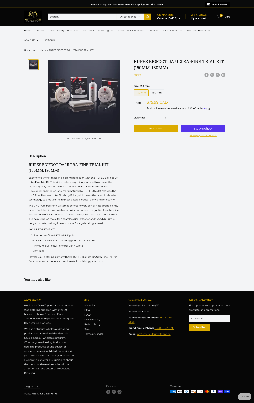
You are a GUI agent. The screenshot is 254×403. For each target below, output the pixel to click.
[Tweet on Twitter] (218, 75)
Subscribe (199, 327)
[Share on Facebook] (206, 75)
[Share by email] (223, 75)
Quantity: (139, 117)
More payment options (203, 135)
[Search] (147, 17)
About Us (29, 40)
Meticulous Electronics (131, 30)
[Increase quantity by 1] (166, 118)
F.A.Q (87, 314)
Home (27, 30)
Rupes (137, 75)
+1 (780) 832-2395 (164, 328)
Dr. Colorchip (170, 30)
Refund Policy (92, 324)
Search (88, 329)
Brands (41, 30)
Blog (87, 310)
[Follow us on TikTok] (119, 392)
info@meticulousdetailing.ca (154, 334)
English (29, 386)
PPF (152, 30)
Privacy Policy (92, 319)
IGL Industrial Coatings (96, 30)
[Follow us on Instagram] (114, 392)
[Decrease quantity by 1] (150, 118)
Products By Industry (62, 30)
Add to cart (156, 128)
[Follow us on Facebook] (108, 392)
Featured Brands (196, 30)
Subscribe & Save (219, 4)
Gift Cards (49, 40)
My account (198, 18)
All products (39, 50)
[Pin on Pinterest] (212, 75)
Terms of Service (93, 333)
